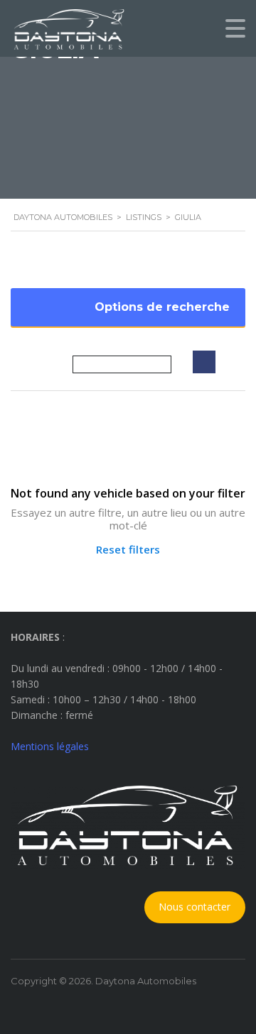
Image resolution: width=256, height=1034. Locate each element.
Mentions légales (50, 746)
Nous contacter (194, 906)
